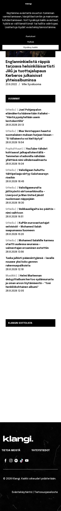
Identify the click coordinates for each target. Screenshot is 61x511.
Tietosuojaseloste (46, 492)
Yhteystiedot (40, 450)
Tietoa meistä (11, 450)
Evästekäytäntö (22, 492)
